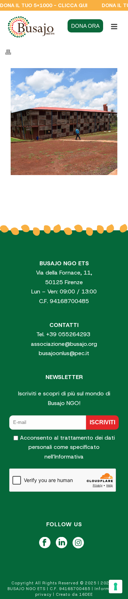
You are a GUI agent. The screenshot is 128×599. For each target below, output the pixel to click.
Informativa (69, 456)
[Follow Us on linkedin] (61, 543)
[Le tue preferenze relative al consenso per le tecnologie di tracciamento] (115, 586)
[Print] (11, 52)
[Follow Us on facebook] (44, 543)
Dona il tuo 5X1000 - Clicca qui (43, 5)
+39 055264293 (69, 334)
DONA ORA (85, 26)
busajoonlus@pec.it (64, 353)
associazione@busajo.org (64, 344)
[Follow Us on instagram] (78, 543)
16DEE (86, 594)
